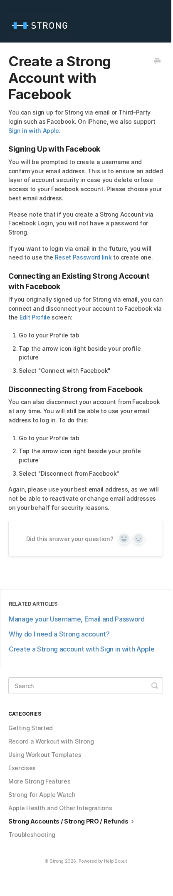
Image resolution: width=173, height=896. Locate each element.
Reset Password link (83, 257)
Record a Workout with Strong (51, 741)
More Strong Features (39, 781)
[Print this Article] (157, 61)
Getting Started (30, 727)
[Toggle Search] (154, 685)
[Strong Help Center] (41, 21)
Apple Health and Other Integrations (60, 807)
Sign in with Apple (33, 130)
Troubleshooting (31, 834)
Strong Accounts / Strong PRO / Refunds (68, 821)
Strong (56, 861)
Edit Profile (35, 317)
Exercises (22, 767)
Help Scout (115, 861)
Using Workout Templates (44, 754)
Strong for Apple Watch (42, 794)
